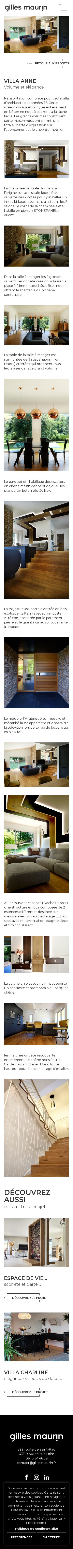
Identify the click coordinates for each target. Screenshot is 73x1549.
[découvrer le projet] (36, 1242)
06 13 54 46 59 (37, 1458)
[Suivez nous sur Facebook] (26, 1477)
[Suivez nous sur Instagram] (36, 1477)
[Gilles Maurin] (26, 8)
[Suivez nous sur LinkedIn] (47, 1477)
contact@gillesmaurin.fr (36, 1463)
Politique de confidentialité (36, 1529)
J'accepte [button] (51, 1537)
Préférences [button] (21, 1537)
